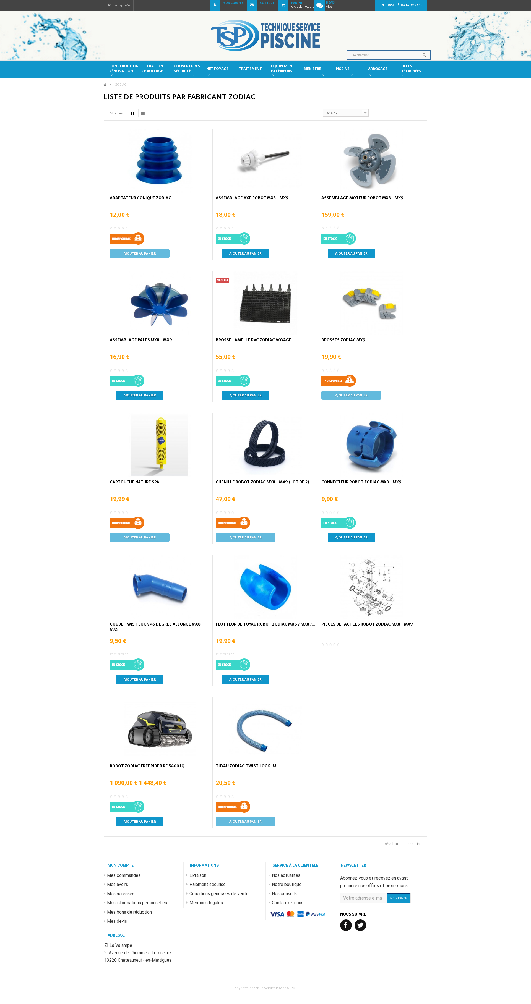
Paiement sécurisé (207, 884)
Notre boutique (286, 884)
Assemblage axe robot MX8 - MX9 (252, 197)
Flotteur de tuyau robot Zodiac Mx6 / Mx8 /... (265, 624)
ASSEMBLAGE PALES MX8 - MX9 (141, 340)
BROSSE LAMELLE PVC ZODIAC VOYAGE (253, 340)
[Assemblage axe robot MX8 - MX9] (265, 161)
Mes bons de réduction (129, 912)
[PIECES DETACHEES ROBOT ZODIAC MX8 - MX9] (371, 587)
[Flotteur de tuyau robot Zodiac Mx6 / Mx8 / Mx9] (265, 587)
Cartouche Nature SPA (134, 482)
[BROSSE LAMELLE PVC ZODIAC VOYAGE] (265, 303)
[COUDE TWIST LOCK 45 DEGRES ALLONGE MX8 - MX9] (160, 587)
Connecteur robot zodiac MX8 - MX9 (361, 482)
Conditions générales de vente (219, 893)
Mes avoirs (117, 884)
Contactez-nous (287, 902)
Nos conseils (284, 893)
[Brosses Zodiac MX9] (371, 303)
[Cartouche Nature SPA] (160, 445)
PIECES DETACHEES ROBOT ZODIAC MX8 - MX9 (367, 624)
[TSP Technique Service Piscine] (265, 35)
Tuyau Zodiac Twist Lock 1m (246, 766)
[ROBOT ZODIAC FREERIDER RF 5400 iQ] (160, 729)
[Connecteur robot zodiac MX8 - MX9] (371, 445)
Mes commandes (123, 875)
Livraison (197, 875)
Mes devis (117, 921)
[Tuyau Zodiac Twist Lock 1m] (265, 729)
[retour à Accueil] (105, 84)
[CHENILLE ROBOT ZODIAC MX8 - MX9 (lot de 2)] (265, 445)
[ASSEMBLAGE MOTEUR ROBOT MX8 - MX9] (371, 161)
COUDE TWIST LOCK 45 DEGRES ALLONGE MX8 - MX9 (157, 627)
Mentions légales (206, 902)
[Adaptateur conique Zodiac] (160, 161)
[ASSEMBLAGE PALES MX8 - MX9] (160, 303)
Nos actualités (286, 875)
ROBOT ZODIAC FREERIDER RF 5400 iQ (147, 766)
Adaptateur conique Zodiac (140, 197)
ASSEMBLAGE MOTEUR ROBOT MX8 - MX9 (362, 197)
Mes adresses (120, 893)
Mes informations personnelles (137, 902)
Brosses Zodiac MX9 (343, 340)
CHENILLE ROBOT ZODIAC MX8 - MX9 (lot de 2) (262, 482)
